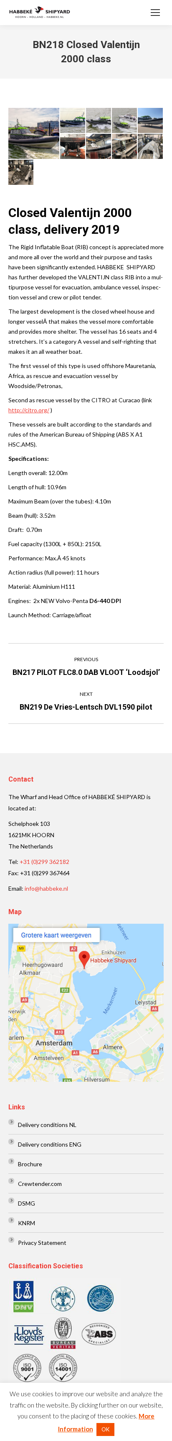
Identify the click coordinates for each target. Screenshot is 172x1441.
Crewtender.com (40, 1183)
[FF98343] (99, 121)
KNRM (26, 1222)
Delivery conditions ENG (49, 1144)
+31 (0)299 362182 (44, 861)
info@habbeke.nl (46, 888)
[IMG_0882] (125, 147)
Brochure (30, 1164)
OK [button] (105, 1429)
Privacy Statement (42, 1242)
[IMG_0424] (151, 147)
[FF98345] (125, 121)
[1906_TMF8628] (34, 133)
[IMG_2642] (73, 147)
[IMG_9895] (21, 173)
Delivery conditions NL (47, 1124)
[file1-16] (99, 147)
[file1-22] (151, 121)
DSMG (26, 1203)
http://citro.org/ (28, 410)
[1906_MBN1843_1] (73, 121)
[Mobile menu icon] (155, 12)
